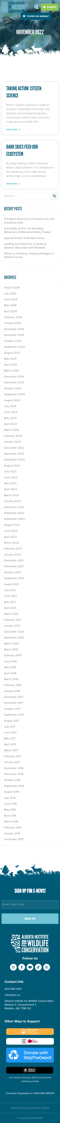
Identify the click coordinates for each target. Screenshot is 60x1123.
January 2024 (12, 441)
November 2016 (14, 774)
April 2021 (10, 608)
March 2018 (11, 679)
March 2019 (11, 649)
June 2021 (10, 596)
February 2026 (13, 317)
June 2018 (10, 661)
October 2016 (12, 780)
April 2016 (10, 815)
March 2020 (11, 643)
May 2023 (10, 483)
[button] (36, 7)
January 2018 (12, 691)
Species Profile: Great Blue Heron (24, 238)
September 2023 (14, 459)
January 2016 (12, 833)
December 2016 (14, 768)
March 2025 (11, 370)
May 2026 (10, 305)
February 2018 (12, 685)
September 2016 (14, 786)
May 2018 (10, 667)
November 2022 (14, 513)
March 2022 (11, 542)
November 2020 (14, 637)
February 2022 (13, 548)
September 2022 (14, 519)
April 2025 (10, 364)
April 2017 (10, 744)
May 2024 (10, 418)
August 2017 (11, 720)
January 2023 (12, 501)
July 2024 (10, 406)
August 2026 (12, 287)
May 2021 (10, 602)
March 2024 (11, 430)
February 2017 (12, 756)
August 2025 (12, 352)
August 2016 (11, 791)
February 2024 (13, 436)
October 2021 (12, 572)
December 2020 (14, 631)
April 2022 (10, 536)
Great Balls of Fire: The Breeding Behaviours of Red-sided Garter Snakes (27, 230)
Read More (12, 129)
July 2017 (9, 726)
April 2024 (10, 424)
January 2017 (12, 762)
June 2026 (11, 299)
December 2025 (14, 329)
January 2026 (12, 323)
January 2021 (12, 625)
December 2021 (14, 560)
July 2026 (10, 293)
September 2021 (14, 578)
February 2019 (13, 655)
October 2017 (12, 708)
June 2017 (10, 732)
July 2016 (10, 798)
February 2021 (13, 619)
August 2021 (11, 584)
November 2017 (13, 702)
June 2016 (10, 803)
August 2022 (12, 525)
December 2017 (13, 697)
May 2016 (10, 809)
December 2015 (14, 839)
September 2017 (14, 714)
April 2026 (10, 311)
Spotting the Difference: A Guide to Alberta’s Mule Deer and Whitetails (25, 245)
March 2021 (11, 614)
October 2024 (12, 388)
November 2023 (14, 453)
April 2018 (10, 673)
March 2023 (11, 495)
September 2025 (14, 347)
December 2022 (14, 507)
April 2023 (10, 489)
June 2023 (10, 477)
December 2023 (14, 447)
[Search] (54, 196)
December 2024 (14, 376)
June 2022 (11, 530)
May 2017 (10, 738)
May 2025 (10, 358)
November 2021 (14, 566)
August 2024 (12, 400)
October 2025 (12, 341)
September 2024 (14, 394)
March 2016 (11, 821)
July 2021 (10, 590)
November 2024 (14, 382)
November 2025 (14, 335)
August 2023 (12, 465)
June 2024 (10, 412)
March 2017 (11, 750)
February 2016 (13, 827)
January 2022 (12, 554)
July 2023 (10, 471)
